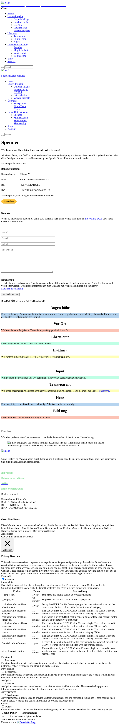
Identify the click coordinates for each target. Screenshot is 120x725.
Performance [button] (7, 668)
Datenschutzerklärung (12, 288)
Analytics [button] (6, 680)
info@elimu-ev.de (93, 218)
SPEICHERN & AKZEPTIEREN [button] (18, 719)
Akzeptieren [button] (7, 533)
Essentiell (9, 579)
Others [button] (4, 703)
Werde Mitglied (17, 75)
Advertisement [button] (8, 692)
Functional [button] (6, 657)
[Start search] (2, 67)
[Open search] (2, 135)
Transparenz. (103, 391)
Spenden (5, 75)
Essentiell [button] (6, 576)
